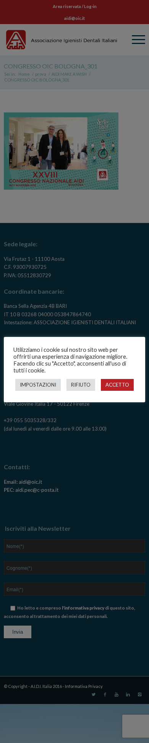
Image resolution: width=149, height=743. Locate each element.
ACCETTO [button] (117, 385)
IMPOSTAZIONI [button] (38, 385)
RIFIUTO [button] (81, 385)
